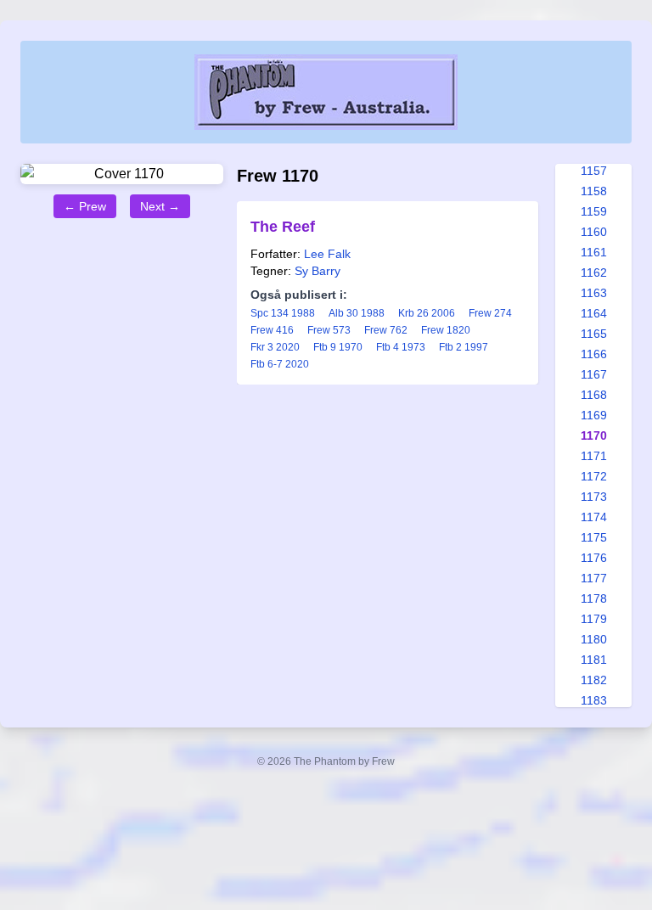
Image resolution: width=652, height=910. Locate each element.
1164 (594, 313)
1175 (594, 537)
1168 (594, 395)
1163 (594, 293)
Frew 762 (386, 330)
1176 (594, 558)
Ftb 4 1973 (400, 347)
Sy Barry (317, 271)
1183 (594, 700)
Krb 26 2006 (426, 313)
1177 (594, 578)
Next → (160, 206)
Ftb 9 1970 (338, 347)
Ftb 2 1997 (463, 347)
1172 (594, 476)
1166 (594, 354)
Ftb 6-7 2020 (279, 364)
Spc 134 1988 (282, 313)
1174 (594, 517)
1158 (594, 191)
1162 (594, 272)
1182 (594, 680)
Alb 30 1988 (357, 313)
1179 (594, 619)
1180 (594, 639)
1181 (594, 659)
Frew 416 (272, 330)
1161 (594, 252)
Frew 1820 (445, 330)
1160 (594, 232)
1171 (594, 456)
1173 (594, 496)
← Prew (85, 206)
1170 (594, 435)
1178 (594, 598)
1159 (594, 211)
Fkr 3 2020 (275, 347)
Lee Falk (327, 254)
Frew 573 (329, 330)
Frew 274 (490, 313)
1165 (594, 333)
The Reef (282, 226)
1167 (594, 374)
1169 (594, 415)
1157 (594, 170)
